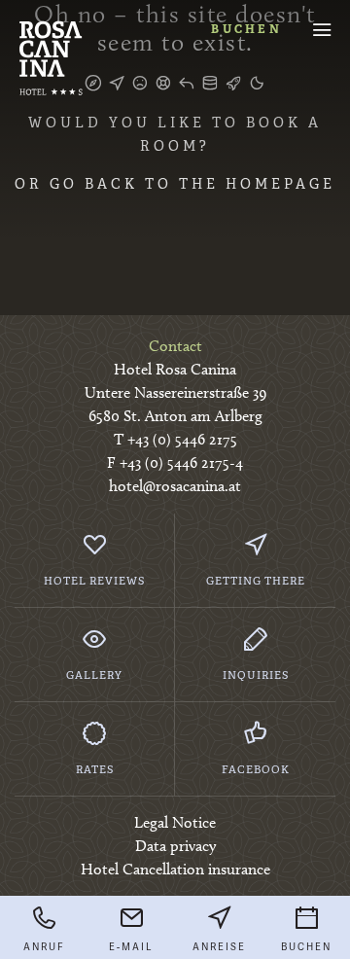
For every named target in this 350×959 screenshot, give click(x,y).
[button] (322, 29)
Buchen (246, 29)
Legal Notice (175, 822)
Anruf (43, 947)
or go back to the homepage (175, 184)
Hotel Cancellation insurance (175, 869)
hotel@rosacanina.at (175, 486)
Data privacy (175, 845)
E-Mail (131, 947)
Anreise (219, 947)
